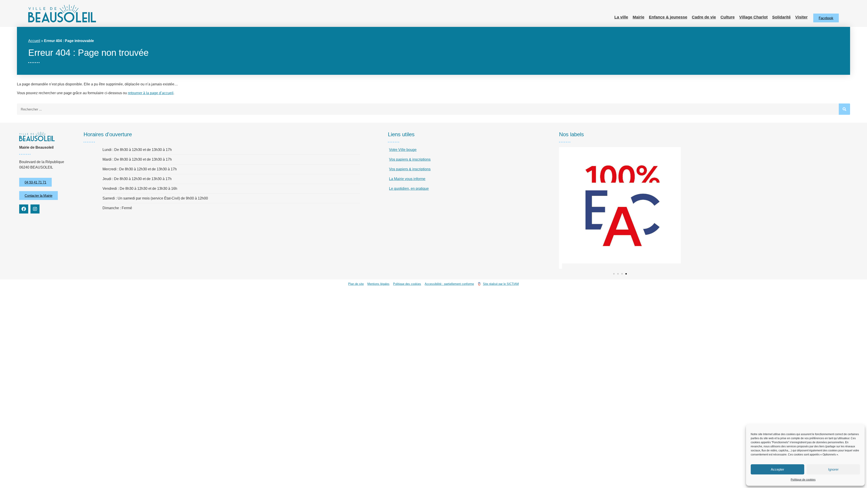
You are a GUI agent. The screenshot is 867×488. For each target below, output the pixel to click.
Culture (727, 17)
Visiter (801, 17)
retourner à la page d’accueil (150, 93)
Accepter (777, 469)
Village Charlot (753, 17)
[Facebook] (23, 209)
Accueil (34, 41)
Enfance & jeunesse (668, 17)
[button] (614, 273)
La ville (621, 17)
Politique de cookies (803, 479)
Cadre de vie (704, 17)
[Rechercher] (844, 109)
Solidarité (781, 17)
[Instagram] (35, 209)
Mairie (638, 17)
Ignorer (833, 469)
